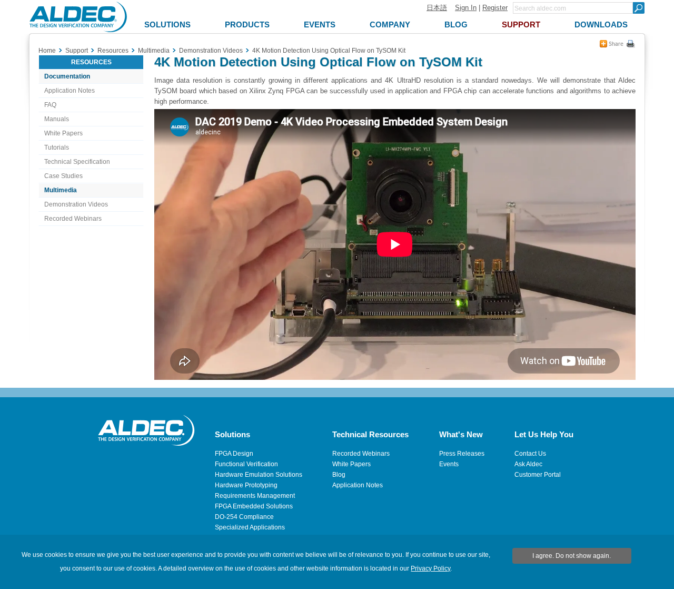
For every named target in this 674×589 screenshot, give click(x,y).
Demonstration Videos (76, 204)
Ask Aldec (528, 464)
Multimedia (60, 190)
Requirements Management (255, 495)
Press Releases (461, 453)
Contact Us (530, 453)
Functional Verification (246, 464)
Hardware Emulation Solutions (258, 474)
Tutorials (56, 147)
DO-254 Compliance (244, 517)
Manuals (56, 119)
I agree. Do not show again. (571, 555)
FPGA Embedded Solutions (254, 506)
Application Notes (69, 90)
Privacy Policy (430, 568)
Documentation (67, 76)
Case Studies (63, 176)
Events (449, 464)
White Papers (63, 133)
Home (47, 50)
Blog (338, 474)
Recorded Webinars (73, 218)
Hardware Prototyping (246, 485)
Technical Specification (77, 161)
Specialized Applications (250, 527)
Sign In (466, 8)
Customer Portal (537, 474)
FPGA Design (234, 453)
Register (495, 8)
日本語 (437, 8)
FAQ (50, 105)
